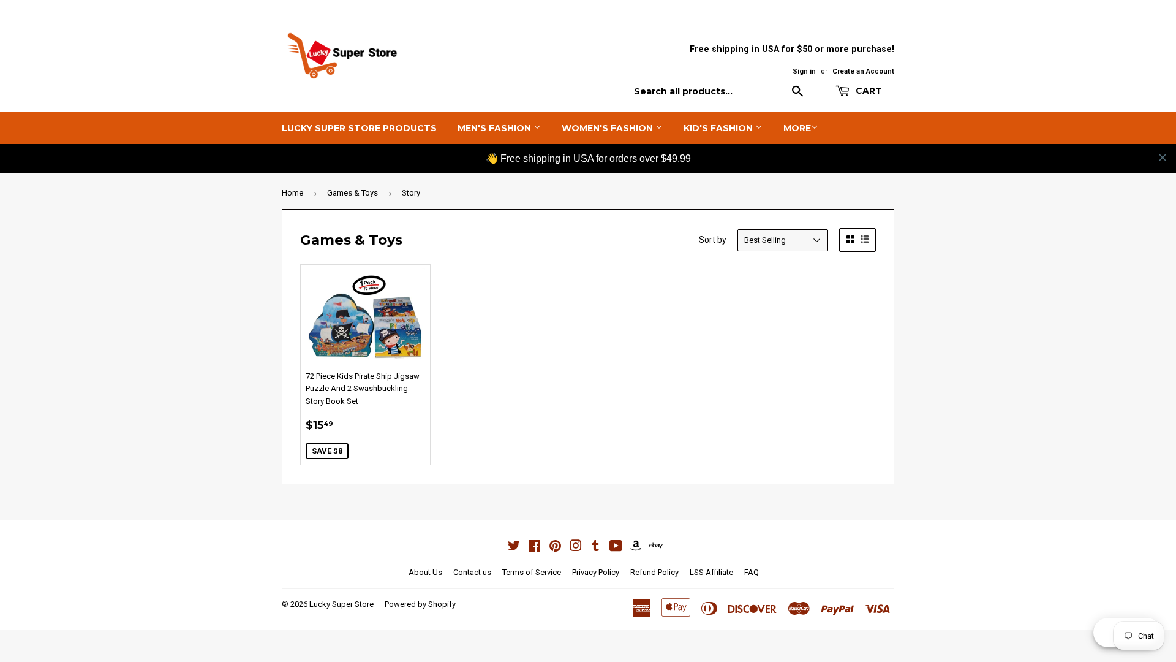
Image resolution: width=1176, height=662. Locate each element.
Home (292, 192)
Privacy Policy (595, 572)
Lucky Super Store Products (359, 128)
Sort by (712, 240)
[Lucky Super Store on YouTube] (615, 547)
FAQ (751, 572)
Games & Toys (352, 192)
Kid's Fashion (719, 128)
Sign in (804, 71)
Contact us (472, 572)
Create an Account (863, 71)
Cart (867, 90)
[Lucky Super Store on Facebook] (534, 547)
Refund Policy (654, 572)
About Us (425, 572)
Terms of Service (531, 572)
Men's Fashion (495, 128)
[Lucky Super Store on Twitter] (514, 547)
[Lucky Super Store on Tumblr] (595, 547)
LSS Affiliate (711, 572)
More (797, 128)
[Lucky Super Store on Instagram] (576, 547)
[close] (1163, 157)
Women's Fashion (608, 128)
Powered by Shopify (420, 604)
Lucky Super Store (341, 604)
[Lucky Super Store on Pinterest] (555, 547)
